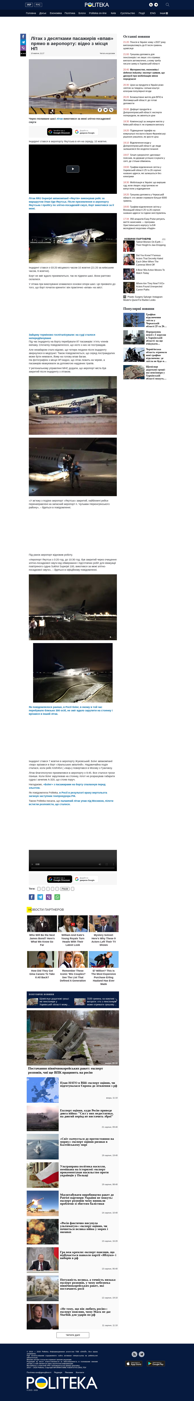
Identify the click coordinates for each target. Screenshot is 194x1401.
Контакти (80, 1372)
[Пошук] (167, 5)
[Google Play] (156, 1364)
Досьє (42, 13)
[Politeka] (97, 5)
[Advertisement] (73, 737)
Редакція (58, 1372)
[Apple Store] (133, 1364)
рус (38, 5)
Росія (65, 888)
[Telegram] (156, 5)
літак (60, 118)
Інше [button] (162, 13)
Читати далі (73, 1335)
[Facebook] (23, 36)
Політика (70, 13)
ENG (153, 13)
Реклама (69, 1372)
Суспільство (127, 13)
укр (29, 5)
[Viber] (23, 48)
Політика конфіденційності (39, 1372)
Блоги (82, 13)
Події (142, 13)
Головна (31, 13)
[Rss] (151, 5)
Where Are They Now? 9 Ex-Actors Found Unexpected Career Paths (150, 286)
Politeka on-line (98, 13)
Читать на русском (107, 53)
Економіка (56, 13)
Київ (113, 13)
